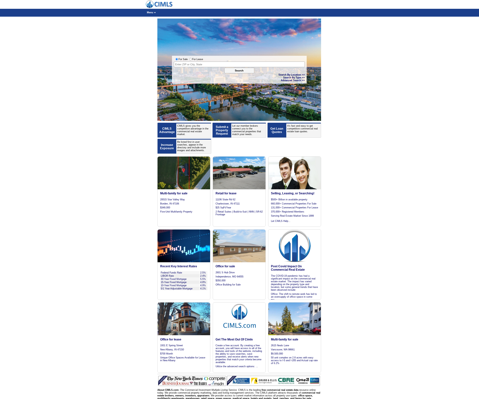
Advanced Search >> (293, 80)
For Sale (183, 59)
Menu (150, 12)
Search (239, 70)
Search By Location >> (291, 74)
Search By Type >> (294, 77)
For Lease (197, 59)
